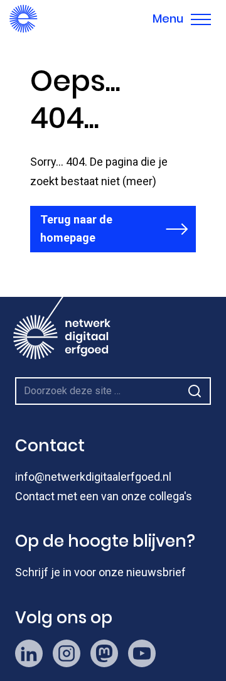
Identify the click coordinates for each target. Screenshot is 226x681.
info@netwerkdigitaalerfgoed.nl (93, 476)
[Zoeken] (194, 391)
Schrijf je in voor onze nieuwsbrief (100, 572)
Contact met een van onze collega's (103, 496)
